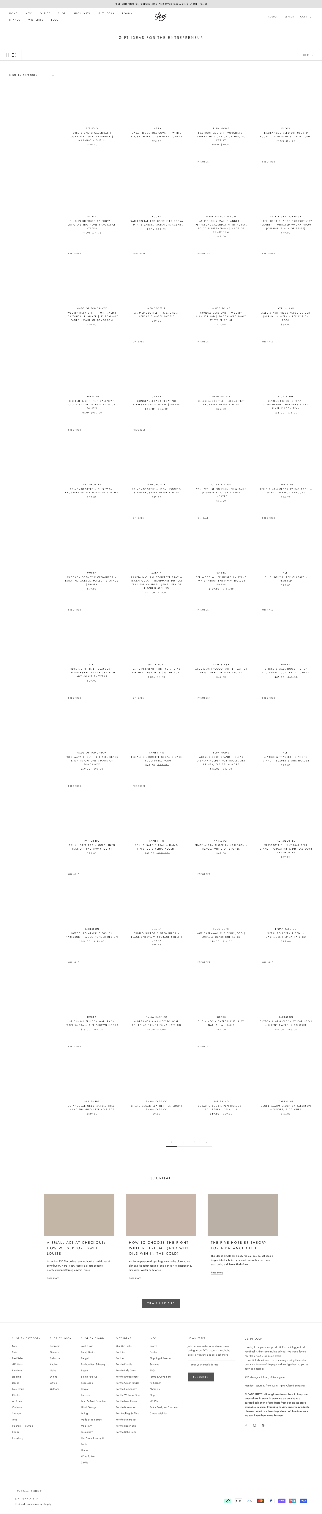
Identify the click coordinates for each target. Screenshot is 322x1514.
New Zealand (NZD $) (28, 1491)
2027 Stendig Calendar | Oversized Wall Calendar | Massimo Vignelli (92, 136)
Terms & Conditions (160, 1376)
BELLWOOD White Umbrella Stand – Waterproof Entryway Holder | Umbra (221, 581)
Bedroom (55, 1346)
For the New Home (126, 1401)
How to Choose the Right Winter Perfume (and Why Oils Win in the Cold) (159, 1248)
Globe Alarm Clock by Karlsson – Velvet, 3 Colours (286, 1107)
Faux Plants (18, 1389)
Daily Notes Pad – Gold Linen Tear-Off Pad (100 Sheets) (92, 847)
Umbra (85, 1450)
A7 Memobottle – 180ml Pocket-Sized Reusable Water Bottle (156, 491)
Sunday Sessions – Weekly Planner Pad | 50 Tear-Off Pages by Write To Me (221, 316)
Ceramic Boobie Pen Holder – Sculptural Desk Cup (221, 1107)
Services (154, 1364)
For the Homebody (126, 1389)
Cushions (17, 1407)
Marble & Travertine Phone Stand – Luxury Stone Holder (286, 758)
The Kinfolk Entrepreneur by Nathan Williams (221, 1023)
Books (15, 1432)
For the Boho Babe (126, 1432)
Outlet (45, 13)
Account (274, 16)
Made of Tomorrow (91, 1419)
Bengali (85, 1358)
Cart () (306, 16)
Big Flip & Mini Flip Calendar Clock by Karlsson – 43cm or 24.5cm (92, 404)
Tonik (84, 1444)
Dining (53, 1376)
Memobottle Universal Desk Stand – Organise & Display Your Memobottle (286, 848)
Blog (55, 20)
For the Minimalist (125, 1419)
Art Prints (17, 1401)
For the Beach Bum (126, 1426)
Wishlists (35, 20)
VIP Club (154, 1401)
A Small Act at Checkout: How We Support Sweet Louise (76, 1248)
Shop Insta (82, 13)
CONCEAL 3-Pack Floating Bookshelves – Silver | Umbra (156, 402)
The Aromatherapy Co (93, 1438)
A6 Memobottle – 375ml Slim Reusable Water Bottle (156, 314)
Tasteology (87, 1432)
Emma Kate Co (89, 1376)
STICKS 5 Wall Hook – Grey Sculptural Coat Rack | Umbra (286, 670)
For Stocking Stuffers (127, 1413)
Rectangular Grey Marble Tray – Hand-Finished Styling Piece (92, 1107)
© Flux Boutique (26, 1499)
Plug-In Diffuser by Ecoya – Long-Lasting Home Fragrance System (92, 224)
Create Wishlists (159, 1413)
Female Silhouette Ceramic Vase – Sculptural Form (156, 758)
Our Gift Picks (124, 1346)
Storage (16, 1413)
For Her (120, 1358)
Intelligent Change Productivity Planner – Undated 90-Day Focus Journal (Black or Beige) (286, 224)
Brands (14, 20)
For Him (120, 1352)
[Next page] (206, 1142)
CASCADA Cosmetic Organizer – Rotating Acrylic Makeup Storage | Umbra (92, 581)
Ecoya (84, 1370)
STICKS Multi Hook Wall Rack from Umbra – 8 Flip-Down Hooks (92, 1023)
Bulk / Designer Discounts (164, 1407)
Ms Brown (86, 1426)
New (29, 13)
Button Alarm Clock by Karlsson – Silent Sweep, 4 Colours (286, 1023)
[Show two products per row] (7, 55)
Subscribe (201, 1377)
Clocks (16, 1395)
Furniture (17, 1370)
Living (53, 1370)
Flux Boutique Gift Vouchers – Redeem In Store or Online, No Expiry (221, 136)
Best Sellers (18, 1358)
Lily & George (88, 1407)
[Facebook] (246, 1425)
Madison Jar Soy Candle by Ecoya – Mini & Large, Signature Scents (156, 222)
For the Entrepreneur (127, 1376)
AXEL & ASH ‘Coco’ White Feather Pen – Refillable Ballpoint (221, 670)
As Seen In (155, 1383)
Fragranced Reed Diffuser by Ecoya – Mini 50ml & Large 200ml (286, 134)
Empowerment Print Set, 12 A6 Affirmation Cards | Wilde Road (157, 670)
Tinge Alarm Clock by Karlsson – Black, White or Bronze (221, 847)
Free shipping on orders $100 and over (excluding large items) (161, 3)
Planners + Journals (22, 1426)
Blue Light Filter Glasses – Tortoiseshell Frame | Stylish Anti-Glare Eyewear (92, 672)
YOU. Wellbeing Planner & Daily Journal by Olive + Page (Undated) (221, 492)
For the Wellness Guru (128, 1395)
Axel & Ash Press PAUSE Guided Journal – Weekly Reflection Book (285, 316)
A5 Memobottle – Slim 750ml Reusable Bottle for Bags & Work (92, 491)
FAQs (153, 1370)
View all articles (161, 1303)
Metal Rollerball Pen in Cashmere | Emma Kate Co (286, 935)
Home (13, 13)
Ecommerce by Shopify (38, 1504)
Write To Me (87, 1456)
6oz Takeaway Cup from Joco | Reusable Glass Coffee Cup (221, 935)
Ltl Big (84, 1413)
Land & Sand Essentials (93, 1401)
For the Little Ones (126, 1370)
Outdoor (54, 1389)
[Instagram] (254, 1425)
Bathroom (55, 1358)
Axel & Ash (87, 1346)
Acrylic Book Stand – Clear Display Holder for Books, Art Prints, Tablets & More (221, 760)
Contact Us (156, 1352)
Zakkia (84, 1462)
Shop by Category (23, 75)
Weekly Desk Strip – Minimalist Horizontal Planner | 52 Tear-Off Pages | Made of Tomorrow (92, 316)
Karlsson (85, 1395)
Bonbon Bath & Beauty (93, 1364)
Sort (307, 55)
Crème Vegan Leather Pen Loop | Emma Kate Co (156, 1107)
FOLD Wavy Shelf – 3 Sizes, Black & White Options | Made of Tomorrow (92, 760)
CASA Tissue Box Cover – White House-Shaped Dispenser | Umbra (157, 134)
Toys (14, 1419)
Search (289, 16)
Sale (14, 1352)
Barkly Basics (88, 1352)
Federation (87, 1383)
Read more (53, 1278)
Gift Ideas (106, 13)
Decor (15, 1383)
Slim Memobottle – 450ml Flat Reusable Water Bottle (221, 402)
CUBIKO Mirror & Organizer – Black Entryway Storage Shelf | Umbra (156, 937)
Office (53, 1383)
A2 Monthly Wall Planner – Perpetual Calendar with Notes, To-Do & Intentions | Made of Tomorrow (221, 226)
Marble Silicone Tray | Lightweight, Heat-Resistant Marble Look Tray (285, 404)
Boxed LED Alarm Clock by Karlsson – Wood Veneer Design (92, 935)
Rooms (127, 13)
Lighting (16, 1376)
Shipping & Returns (160, 1358)
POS (17, 1504)
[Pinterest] (263, 1425)
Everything (17, 1438)
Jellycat (84, 1389)
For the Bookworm (126, 1407)
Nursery (54, 1352)
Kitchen (54, 1364)
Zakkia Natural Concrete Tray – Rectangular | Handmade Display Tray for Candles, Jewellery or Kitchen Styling (157, 583)
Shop (62, 13)
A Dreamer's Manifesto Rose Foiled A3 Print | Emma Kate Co (156, 1023)
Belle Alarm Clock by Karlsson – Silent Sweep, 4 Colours (286, 491)
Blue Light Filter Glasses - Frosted (286, 579)
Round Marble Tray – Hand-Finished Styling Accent (157, 847)
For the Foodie (124, 1364)
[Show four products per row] (13, 55)
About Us (155, 1389)
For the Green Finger (127, 1383)
